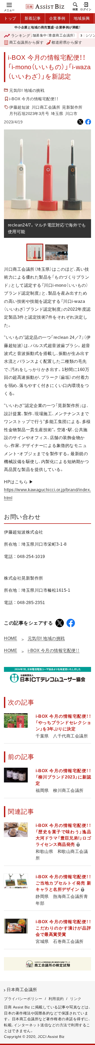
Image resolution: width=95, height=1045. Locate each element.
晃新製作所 (72, 107)
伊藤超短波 (19, 107)
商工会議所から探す (26, 42)
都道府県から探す (66, 42)
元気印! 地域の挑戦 (26, 90)
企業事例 (57, 18)
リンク (76, 999)
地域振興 (82, 18)
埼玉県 (57, 113)
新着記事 (33, 18)
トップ (10, 18)
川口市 (71, 113)
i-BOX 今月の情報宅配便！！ (33, 99)
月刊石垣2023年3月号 (29, 113)
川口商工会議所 (46, 107)
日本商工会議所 (22, 989)
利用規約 (56, 999)
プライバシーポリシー (23, 999)
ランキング (20, 35)
